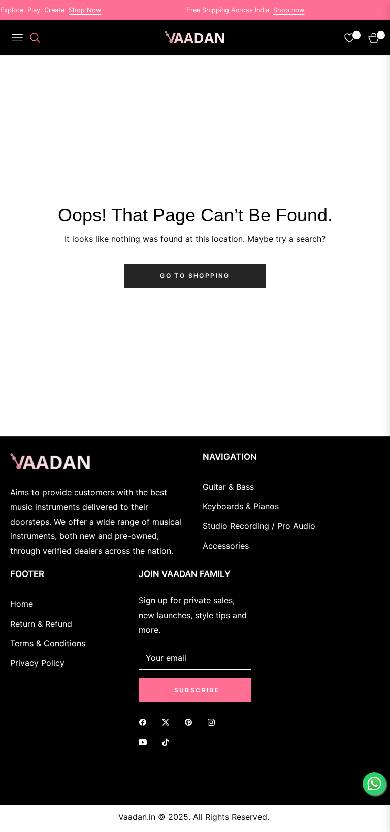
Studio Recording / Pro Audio (259, 526)
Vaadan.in (136, 817)
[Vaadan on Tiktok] (168, 741)
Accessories (226, 545)
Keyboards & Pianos (241, 506)
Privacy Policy (37, 663)
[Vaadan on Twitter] (168, 722)
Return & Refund (41, 624)
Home (21, 604)
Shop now (281, 10)
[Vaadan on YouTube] (145, 741)
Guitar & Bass (228, 487)
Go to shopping (195, 275)
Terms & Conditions (47, 643)
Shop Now (77, 10)
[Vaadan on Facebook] (145, 722)
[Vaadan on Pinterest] (191, 722)
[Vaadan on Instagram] (213, 722)
